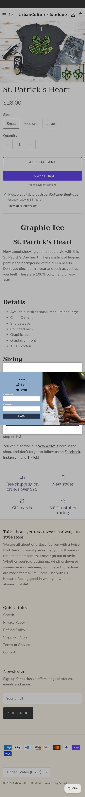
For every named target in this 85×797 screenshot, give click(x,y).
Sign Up (21, 416)
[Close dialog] (82, 374)
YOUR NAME (8, 395)
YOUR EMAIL (8, 405)
